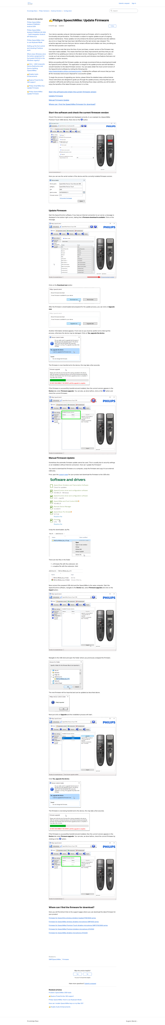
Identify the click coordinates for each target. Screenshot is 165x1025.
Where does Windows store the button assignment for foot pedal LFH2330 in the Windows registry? (36, 57)
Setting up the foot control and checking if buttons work (36, 48)
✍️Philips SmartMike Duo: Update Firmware (36, 87)
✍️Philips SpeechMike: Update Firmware (35, 93)
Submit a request (124, 3)
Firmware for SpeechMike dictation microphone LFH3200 (68, 933)
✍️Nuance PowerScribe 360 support (35, 81)
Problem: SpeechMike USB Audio (60, 992)
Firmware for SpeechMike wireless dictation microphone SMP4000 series (74, 922)
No (87, 974)
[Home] (30, 3)
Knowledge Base (32, 11)
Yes (77, 974)
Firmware (65, 959)
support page (63, 474)
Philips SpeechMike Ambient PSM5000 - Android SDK (34, 24)
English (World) (131, 1021)
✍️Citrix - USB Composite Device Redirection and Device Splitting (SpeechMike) (36, 67)
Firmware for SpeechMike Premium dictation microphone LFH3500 (71, 929)
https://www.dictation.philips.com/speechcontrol (65, 71)
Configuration (68, 11)
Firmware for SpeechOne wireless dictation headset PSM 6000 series (72, 918)
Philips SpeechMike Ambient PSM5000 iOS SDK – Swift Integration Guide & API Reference (36, 33)
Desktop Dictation (56, 11)
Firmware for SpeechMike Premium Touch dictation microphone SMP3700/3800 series (78, 925)
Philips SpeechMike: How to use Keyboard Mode (35, 41)
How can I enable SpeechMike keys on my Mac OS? (66, 1003)
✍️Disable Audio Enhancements (32, 75)
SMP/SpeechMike (55, 959)
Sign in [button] (134, 3)
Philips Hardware (44, 11)
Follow (112, 26)
